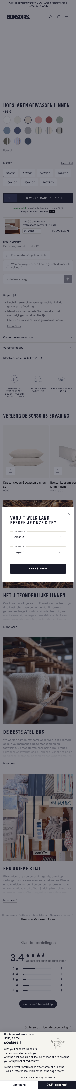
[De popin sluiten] (68, 513)
